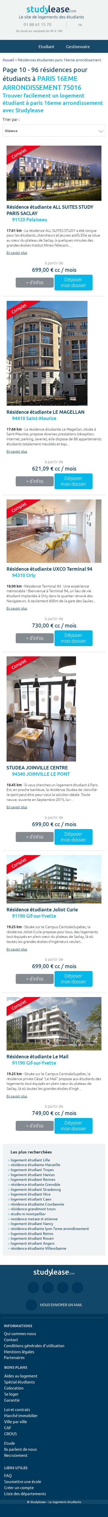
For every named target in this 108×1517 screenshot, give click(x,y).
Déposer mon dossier (73, 282)
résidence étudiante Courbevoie (36, 1204)
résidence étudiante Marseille (34, 1164)
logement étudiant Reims (30, 1233)
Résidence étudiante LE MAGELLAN (45, 412)
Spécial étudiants (19, 1381)
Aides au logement (20, 1375)
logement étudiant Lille (29, 1159)
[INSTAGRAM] (48, 1287)
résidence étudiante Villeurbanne (37, 1248)
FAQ (8, 1475)
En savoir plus (17, 253)
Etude (9, 1443)
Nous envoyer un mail (54, 1304)
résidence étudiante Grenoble (34, 1184)
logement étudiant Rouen (31, 1238)
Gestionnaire (78, 46)
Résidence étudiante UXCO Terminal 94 (49, 569)
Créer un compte (19, 1487)
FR (76, 25)
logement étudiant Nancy (30, 1223)
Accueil (8, 60)
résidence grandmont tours (32, 1208)
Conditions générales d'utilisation (34, 1345)
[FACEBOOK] (33, 1287)
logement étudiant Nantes (31, 1174)
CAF (7, 1427)
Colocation (14, 1387)
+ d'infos (35, 282)
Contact (11, 1339)
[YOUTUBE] (62, 1287)
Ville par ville (15, 1421)
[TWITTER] (77, 1287)
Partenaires (14, 1357)
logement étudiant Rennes (31, 1179)
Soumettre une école (22, 1481)
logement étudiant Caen (29, 1199)
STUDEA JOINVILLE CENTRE (37, 768)
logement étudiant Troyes (31, 1169)
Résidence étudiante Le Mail (37, 1057)
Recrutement (16, 1455)
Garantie (12, 1399)
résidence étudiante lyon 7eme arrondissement (48, 1228)
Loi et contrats (17, 1409)
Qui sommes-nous (20, 1333)
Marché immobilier (21, 1415)
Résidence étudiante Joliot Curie (42, 910)
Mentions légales (19, 1351)
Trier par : (11, 119)
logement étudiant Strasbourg (34, 1189)
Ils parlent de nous (20, 1449)
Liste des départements (25, 1493)
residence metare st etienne (33, 1218)
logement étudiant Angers (31, 1243)
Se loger (11, 1393)
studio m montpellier (27, 1213)
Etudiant (46, 46)
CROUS (10, 1433)
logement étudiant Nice (29, 1194)
